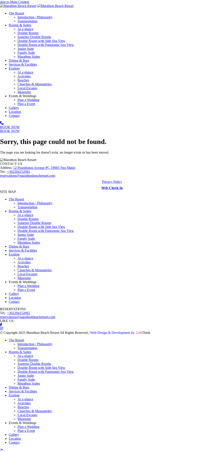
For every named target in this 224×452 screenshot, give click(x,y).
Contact (14, 301)
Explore (14, 254)
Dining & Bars (19, 246)
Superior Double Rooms (34, 223)
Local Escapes (27, 274)
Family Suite (26, 238)
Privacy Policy (112, 182)
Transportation (27, 207)
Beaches (23, 266)
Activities (24, 262)
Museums (24, 278)
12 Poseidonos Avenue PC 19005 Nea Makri (44, 168)
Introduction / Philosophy (35, 203)
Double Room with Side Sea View (41, 227)
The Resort (16, 199)
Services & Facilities (23, 250)
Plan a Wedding (28, 286)
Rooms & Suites (20, 211)
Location (15, 298)
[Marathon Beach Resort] (18, 6)
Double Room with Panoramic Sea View (46, 231)
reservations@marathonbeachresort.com (27, 175)
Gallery (14, 294)
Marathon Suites (29, 242)
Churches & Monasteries (35, 270)
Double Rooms (28, 219)
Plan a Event (26, 290)
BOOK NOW (10, 127)
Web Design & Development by (120, 333)
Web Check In (112, 188)
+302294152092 (18, 171)
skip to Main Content (14, 2)
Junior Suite (26, 235)
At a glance (25, 215)
